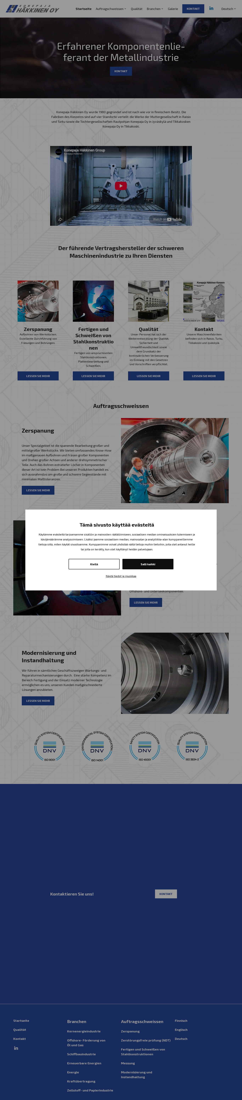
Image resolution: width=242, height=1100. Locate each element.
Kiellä (94, 564)
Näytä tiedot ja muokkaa (121, 576)
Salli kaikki (148, 564)
